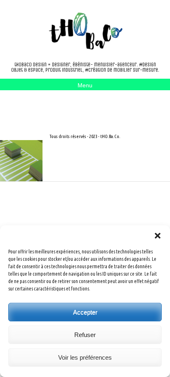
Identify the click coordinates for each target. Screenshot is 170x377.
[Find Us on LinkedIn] (71, 105)
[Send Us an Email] (44, 105)
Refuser (85, 334)
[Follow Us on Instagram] (58, 105)
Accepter (85, 312)
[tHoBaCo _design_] (85, 31)
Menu (85, 85)
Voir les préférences (85, 357)
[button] (157, 236)
